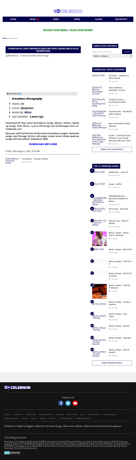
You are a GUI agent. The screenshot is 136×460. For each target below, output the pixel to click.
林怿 (42, 441)
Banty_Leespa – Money (119, 326)
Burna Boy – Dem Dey (118, 209)
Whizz (27, 112)
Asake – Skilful (115, 184)
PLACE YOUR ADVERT (81, 30)
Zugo (73, 443)
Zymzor (71, 445)
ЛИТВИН (28, 443)
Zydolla (38, 443)
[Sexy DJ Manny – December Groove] (99, 91)
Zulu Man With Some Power (41, 445)
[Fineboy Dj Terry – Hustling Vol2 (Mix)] (99, 103)
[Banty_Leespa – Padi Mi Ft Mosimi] (99, 291)
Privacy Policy (31, 414)
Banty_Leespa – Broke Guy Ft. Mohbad (119, 234)
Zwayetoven (28, 448)
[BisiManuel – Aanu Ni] (99, 176)
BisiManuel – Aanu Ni (118, 172)
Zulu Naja (50, 443)
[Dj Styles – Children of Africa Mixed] (99, 79)
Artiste (25, 418)
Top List (34, 418)
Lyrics (82, 414)
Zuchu (61, 445)
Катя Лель (63, 443)
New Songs (60, 414)
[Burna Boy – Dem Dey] (99, 213)
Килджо (20, 445)
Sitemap (43, 418)
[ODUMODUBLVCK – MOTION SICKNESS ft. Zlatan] (99, 200)
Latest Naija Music (46, 414)
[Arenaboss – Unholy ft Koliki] (13, 163)
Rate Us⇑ (52, 418)
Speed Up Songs (109, 414)
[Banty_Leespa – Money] (99, 329)
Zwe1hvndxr (83, 445)
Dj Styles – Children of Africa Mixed (119, 77)
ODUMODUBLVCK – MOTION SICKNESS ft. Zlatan (118, 198)
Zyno (90, 441)
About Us (7, 414)
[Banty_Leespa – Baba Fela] (99, 253)
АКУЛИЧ (8, 445)
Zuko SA (16, 443)
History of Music (94, 414)
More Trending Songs (111, 363)
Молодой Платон (75, 441)
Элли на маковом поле (105, 445)
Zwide (21, 441)
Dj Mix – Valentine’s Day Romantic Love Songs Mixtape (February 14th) (120, 138)
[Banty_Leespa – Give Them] (99, 318)
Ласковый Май (55, 441)
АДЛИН (82, 443)
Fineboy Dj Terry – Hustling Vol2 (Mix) (117, 100)
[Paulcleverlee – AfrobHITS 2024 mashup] (99, 115)
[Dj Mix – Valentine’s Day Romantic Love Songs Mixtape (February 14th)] (99, 139)
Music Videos (72, 414)
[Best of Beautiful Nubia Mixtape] (99, 127)
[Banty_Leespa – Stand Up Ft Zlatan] (99, 277)
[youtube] (75, 403)
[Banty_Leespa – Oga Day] (99, 341)
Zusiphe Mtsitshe (104, 443)
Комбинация (102, 441)
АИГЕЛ (115, 441)
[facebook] (60, 403)
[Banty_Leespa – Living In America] (99, 306)
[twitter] (68, 403)
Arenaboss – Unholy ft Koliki (35, 159)
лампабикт (122, 443)
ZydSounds (32, 441)
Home (5, 38)
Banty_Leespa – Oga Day (120, 337)
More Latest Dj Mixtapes (111, 149)
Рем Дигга (10, 441)
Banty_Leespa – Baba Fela (120, 249)
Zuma (17, 448)
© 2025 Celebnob (66, 418)
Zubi (90, 443)
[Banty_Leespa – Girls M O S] (99, 265)
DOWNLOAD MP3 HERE (43, 144)
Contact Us (18, 414)
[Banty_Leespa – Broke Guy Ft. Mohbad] (99, 238)
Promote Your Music (11, 418)
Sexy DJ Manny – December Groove (117, 88)
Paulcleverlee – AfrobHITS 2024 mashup (120, 112)
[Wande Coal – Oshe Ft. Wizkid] (99, 224)
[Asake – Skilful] (99, 188)
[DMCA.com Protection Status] (68, 452)
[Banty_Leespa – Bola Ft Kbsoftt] (99, 353)
